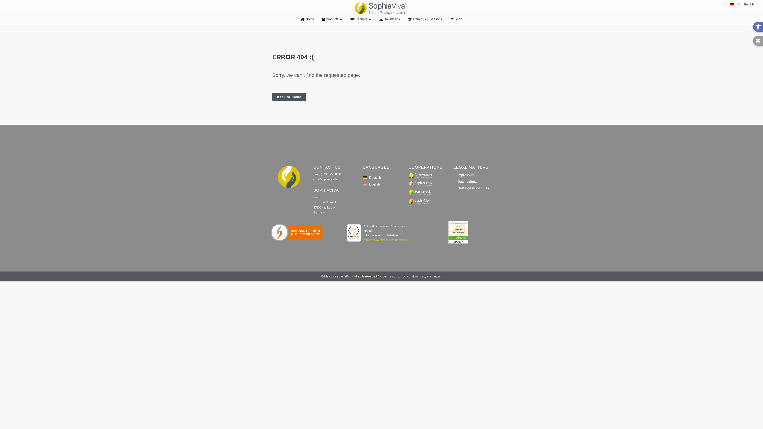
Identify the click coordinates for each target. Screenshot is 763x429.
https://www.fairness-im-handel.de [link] (386, 240)
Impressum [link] (466, 175)
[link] (758, 27)
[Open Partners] (370, 19)
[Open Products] (341, 19)
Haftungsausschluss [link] (473, 188)
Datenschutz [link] (467, 181)
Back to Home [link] (289, 97)
